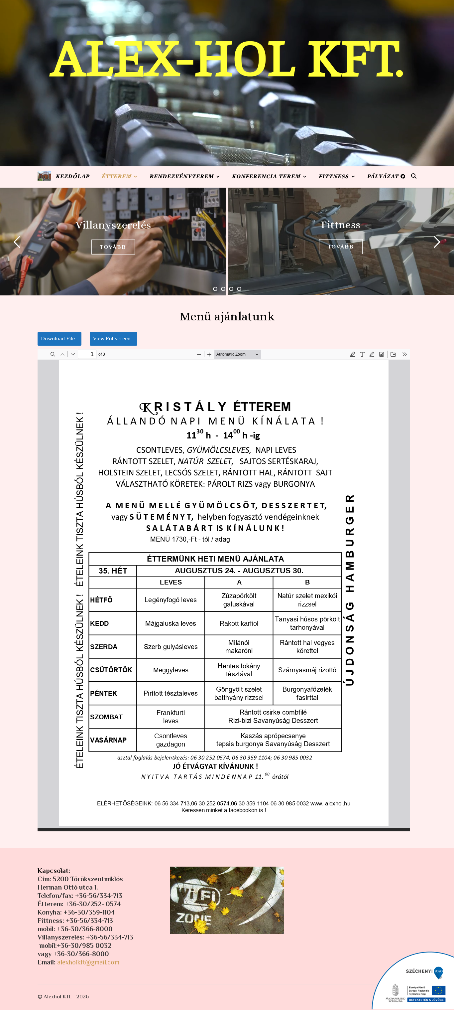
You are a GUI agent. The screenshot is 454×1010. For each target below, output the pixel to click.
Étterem (116, 177)
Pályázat (382, 177)
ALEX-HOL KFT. (227, 60)
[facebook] (402, 176)
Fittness (333, 177)
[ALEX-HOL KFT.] (44, 176)
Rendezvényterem (181, 177)
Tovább (113, 247)
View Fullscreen (112, 339)
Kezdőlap (72, 177)
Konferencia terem (266, 177)
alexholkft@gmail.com (88, 962)
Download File (58, 339)
